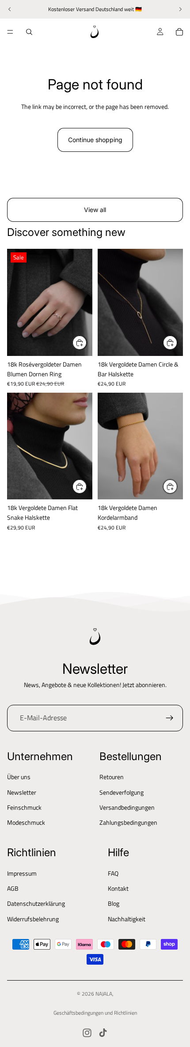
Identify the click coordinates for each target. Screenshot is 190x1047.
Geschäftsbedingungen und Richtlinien (95, 1012)
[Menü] (10, 32)
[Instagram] (87, 1033)
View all (95, 209)
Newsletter (21, 792)
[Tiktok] (103, 1033)
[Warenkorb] (179, 32)
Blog (113, 903)
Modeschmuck (26, 822)
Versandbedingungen (127, 807)
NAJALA (103, 993)
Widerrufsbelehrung (33, 918)
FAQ (113, 873)
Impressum (22, 873)
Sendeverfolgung (121, 792)
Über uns (18, 776)
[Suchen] (29, 32)
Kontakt (118, 888)
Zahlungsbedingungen (128, 822)
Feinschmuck (24, 807)
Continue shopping (95, 139)
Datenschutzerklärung (36, 903)
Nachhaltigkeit (126, 918)
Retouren (111, 776)
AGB (13, 888)
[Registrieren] (169, 718)
